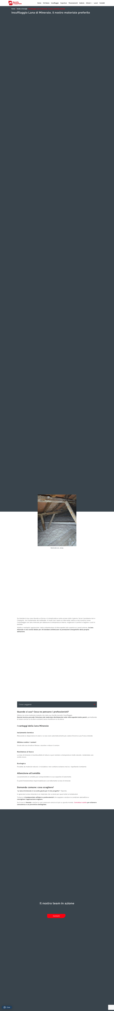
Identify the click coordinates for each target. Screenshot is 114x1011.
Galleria (81, 3)
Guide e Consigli (22, 9)
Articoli (88, 3)
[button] (94, 704)
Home (39, 3)
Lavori (96, 3)
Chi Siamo (46, 3)
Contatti (102, 3)
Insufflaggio (55, 3)
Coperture (63, 3)
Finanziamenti (73, 3)
